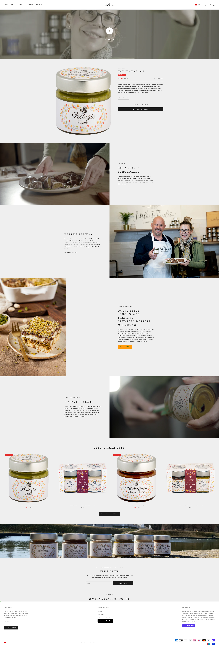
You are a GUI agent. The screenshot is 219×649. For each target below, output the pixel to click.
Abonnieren (11, 627)
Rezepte (20, 4)
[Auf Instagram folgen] (9, 634)
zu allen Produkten (109, 514)
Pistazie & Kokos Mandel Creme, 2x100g (82, 505)
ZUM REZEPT (124, 346)
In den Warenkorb (140, 104)
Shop (13, 4)
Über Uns (30, 4)
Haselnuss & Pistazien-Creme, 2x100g (190, 505)
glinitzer (121, 68)
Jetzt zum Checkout (141, 109)
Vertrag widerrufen (105, 621)
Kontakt (39, 4)
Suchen (100, 611)
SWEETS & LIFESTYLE (71, 252)
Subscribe (123, 583)
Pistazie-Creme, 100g (131, 71)
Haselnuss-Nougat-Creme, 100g (136, 505)
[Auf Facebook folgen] (5, 634)
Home (6, 4)
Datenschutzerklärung (104, 617)
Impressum (101, 614)
